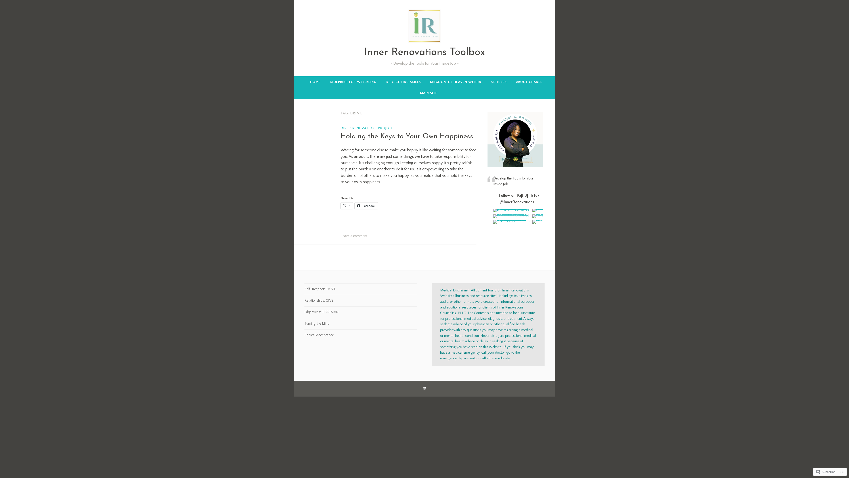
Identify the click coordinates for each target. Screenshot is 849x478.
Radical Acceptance (319, 335)
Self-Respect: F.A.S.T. (320, 289)
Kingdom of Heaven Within (455, 82)
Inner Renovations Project (367, 128)
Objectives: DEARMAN (321, 312)
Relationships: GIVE (318, 301)
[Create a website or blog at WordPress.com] (424, 388)
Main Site (428, 93)
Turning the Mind (316, 324)
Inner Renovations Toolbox (424, 52)
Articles (499, 82)
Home (315, 82)
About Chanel (529, 82)
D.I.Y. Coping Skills (403, 82)
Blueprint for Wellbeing (353, 82)
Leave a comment (354, 236)
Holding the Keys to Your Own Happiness (407, 136)
